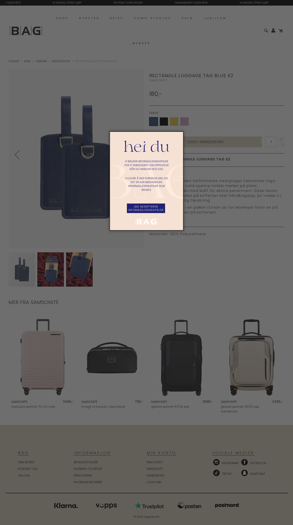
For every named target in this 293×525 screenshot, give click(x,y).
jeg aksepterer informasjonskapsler (146, 208)
